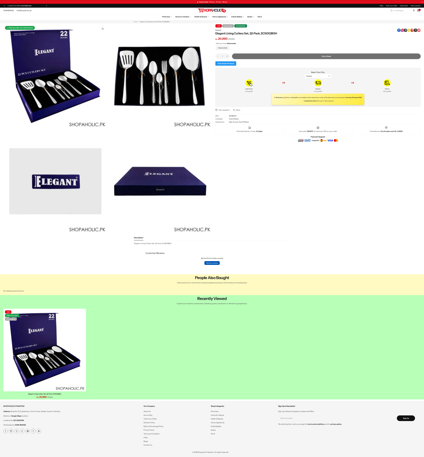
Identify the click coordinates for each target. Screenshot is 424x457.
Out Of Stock (244, 122)
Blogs (146, 441)
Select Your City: (318, 72)
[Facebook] (5, 431)
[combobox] (400, 10)
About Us (147, 411)
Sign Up (406, 418)
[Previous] (4, 6)
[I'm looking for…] (391, 10)
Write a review (212, 263)
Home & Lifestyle (217, 415)
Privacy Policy (149, 430)
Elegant (218, 30)
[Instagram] (11, 431)
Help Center (404, 6)
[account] (414, 10)
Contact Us (148, 445)
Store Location (416, 6)
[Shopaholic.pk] (212, 10)
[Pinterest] (33, 431)
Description (138, 237)
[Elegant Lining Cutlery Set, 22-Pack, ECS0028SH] (44, 350)
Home (136, 22)
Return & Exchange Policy (154, 426)
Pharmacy (215, 411)
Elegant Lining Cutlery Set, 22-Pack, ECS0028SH (44, 394)
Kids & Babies (216, 426)
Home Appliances (217, 423)
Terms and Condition (152, 434)
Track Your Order (391, 6)
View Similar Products (226, 63)
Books (213, 430)
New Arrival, (234, 122)
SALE (213, 434)
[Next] (46, 6)
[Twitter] (16, 431)
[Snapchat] (39, 431)
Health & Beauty (217, 419)
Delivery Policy (149, 423)
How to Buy (148, 415)
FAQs (381, 6)
